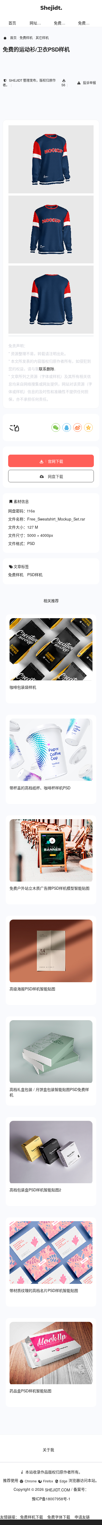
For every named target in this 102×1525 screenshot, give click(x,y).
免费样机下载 (31, 1517)
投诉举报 (89, 82)
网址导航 (37, 22)
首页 (12, 22)
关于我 (48, 1449)
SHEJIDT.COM (57, 1489)
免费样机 (61, 22)
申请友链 (82, 1517)
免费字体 (85, 22)
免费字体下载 (58, 1517)
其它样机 (42, 37)
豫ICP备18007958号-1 (51, 1498)
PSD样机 (34, 574)
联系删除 (46, 368)
